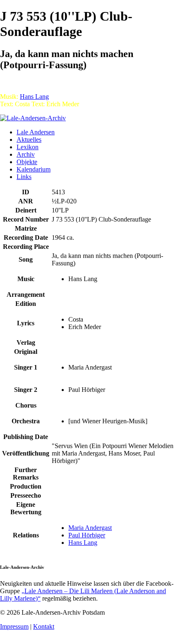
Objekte (27, 161)
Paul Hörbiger (86, 535)
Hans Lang (34, 96)
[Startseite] (33, 118)
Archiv (26, 154)
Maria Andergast (90, 527)
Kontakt (43, 626)
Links (24, 176)
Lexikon (27, 146)
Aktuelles (29, 139)
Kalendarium (34, 169)
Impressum (14, 626)
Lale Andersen (36, 132)
